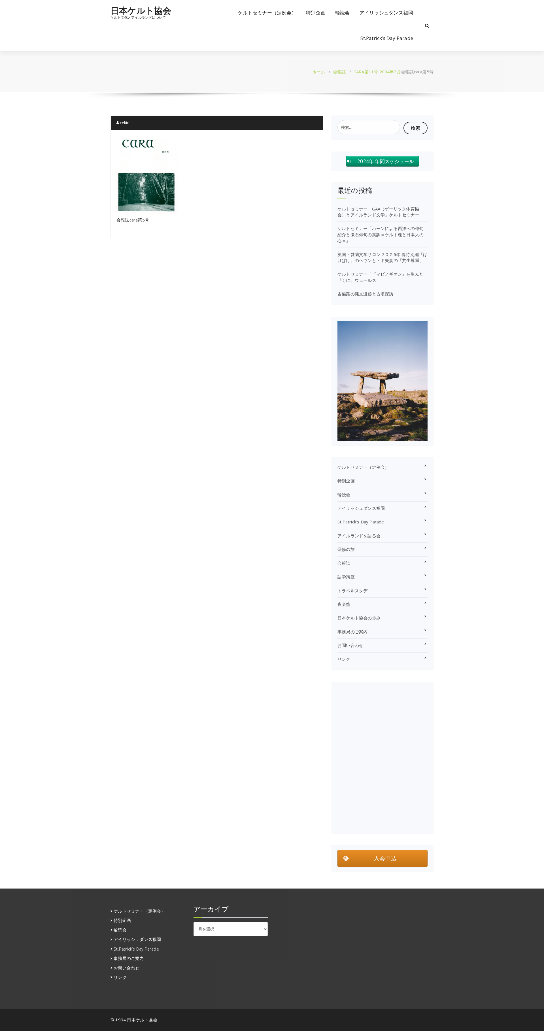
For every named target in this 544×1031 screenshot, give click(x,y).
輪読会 (342, 12)
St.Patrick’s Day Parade (386, 38)
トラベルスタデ (352, 590)
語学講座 (346, 577)
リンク (343, 659)
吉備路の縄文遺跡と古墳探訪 (365, 294)
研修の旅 (346, 549)
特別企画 (316, 12)
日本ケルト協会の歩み (359, 618)
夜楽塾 (343, 604)
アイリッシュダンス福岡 (386, 12)
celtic (124, 122)
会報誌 (339, 71)
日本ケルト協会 (140, 10)
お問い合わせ (350, 645)
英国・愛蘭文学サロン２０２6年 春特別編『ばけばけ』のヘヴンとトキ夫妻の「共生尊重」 (382, 257)
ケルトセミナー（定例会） (267, 12)
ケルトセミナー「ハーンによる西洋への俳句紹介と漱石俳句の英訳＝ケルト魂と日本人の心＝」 (380, 234)
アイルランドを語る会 (359, 535)
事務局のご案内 (352, 631)
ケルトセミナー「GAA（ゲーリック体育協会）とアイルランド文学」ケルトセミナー (378, 212)
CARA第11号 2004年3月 (377, 71)
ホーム (318, 71)
